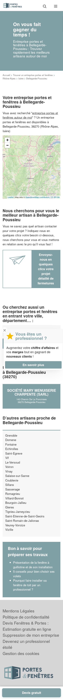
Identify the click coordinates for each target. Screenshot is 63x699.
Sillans (9, 484)
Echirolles (11, 448)
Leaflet (10, 197)
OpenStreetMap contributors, (38, 197)
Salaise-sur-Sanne (17, 475)
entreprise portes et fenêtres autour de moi (30, 115)
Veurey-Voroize (15, 525)
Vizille (9, 529)
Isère (20, 78)
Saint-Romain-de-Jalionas (22, 520)
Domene (10, 439)
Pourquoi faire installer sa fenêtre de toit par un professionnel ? (30, 584)
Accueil (6, 75)
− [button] (7, 145)
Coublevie (11, 480)
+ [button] (7, 140)
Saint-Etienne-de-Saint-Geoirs (24, 516)
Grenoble (11, 435)
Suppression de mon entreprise (31, 635)
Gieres (9, 507)
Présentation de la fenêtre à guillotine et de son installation (32, 564)
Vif (7, 457)
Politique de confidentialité (26, 617)
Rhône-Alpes (9, 78)
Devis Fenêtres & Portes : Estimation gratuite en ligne (27, 626)
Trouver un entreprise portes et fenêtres (33, 75)
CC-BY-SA (55, 197)
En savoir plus (33, 365)
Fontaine (10, 444)
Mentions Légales (18, 611)
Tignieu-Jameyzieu (17, 511)
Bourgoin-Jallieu (15, 502)
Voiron (9, 466)
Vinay (9, 471)
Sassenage (12, 489)
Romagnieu (12, 493)
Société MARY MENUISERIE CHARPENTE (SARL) (31, 392)
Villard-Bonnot (14, 498)
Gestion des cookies (21, 653)
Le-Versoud (12, 462)
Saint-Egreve (13, 453)
